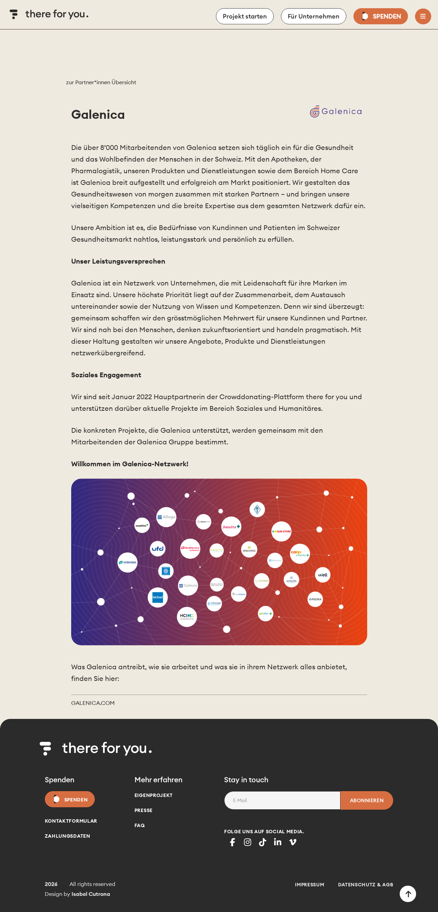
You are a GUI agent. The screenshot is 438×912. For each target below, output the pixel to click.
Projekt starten (245, 16)
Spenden (387, 16)
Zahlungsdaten (67, 836)
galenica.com (93, 702)
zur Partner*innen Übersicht (101, 82)
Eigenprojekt (153, 795)
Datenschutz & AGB (366, 885)
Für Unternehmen (313, 16)
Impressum (309, 885)
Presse (143, 810)
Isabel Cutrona (91, 893)
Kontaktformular (71, 821)
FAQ (139, 825)
